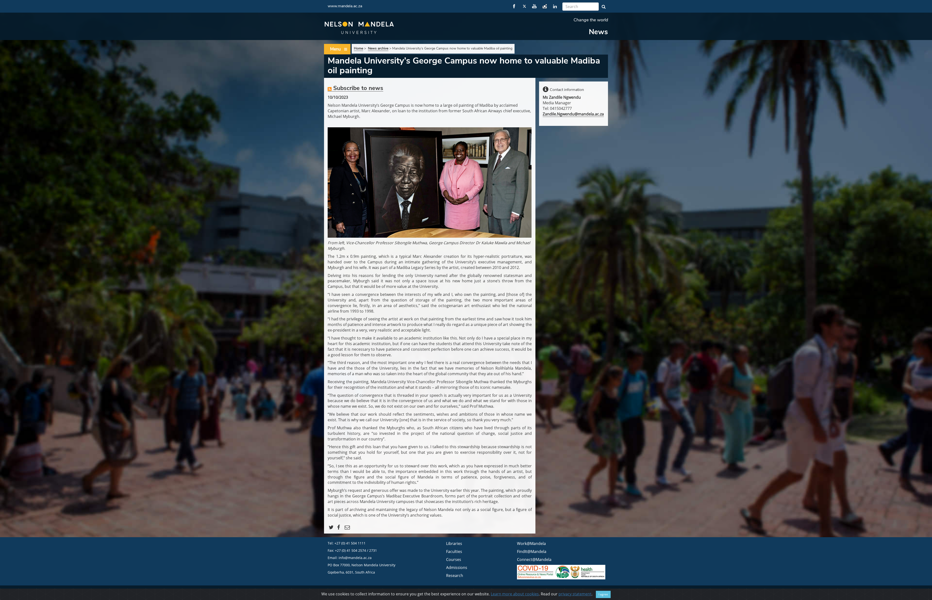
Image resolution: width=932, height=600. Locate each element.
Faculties (454, 551)
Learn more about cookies (515, 594)
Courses (453, 559)
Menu (335, 49)
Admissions (456, 567)
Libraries (454, 543)
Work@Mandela (531, 543)
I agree (603, 594)
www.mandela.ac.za (345, 6)
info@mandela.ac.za (355, 557)
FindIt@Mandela (531, 551)
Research (454, 575)
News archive (378, 48)
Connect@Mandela (534, 559)
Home (358, 48)
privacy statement (574, 594)
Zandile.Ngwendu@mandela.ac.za (573, 114)
